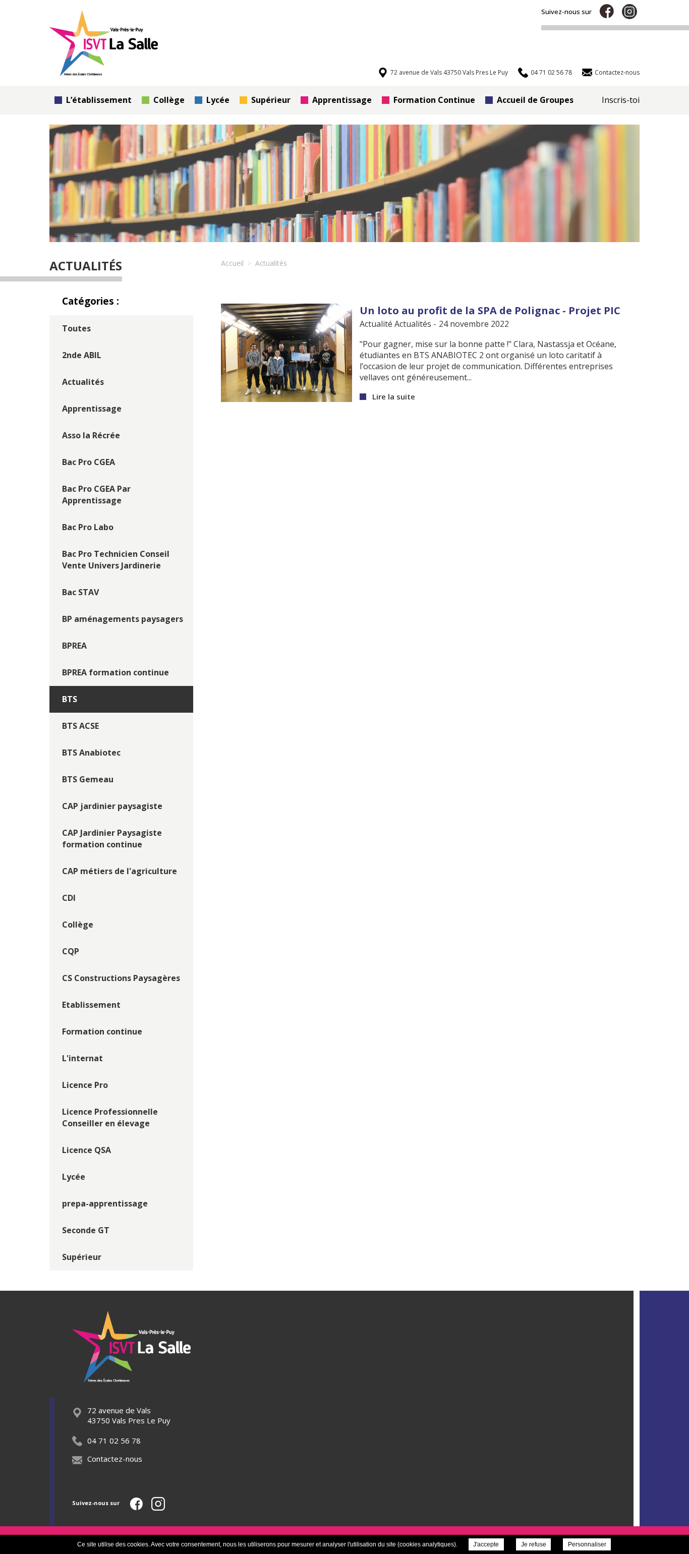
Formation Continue (434, 99)
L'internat (82, 1058)
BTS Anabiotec (91, 752)
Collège (169, 99)
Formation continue (102, 1031)
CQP (70, 951)
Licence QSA (86, 1150)
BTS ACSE (80, 725)
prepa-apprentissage (105, 1203)
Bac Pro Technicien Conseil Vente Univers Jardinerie (115, 559)
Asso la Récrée (91, 435)
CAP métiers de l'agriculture (119, 871)
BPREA (74, 645)
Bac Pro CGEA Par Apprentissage (96, 494)
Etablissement (91, 1004)
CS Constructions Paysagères (121, 978)
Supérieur (271, 99)
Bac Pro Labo (87, 527)
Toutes (76, 328)
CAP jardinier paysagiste (112, 806)
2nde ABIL (81, 355)
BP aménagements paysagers (122, 618)
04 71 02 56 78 (114, 1440)
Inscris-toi (621, 99)
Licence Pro (85, 1084)
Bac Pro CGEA (88, 462)
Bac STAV (80, 592)
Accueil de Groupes (535, 99)
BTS (69, 699)
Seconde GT (85, 1230)
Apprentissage (342, 99)
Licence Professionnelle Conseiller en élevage (110, 1117)
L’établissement (99, 99)
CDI (69, 897)
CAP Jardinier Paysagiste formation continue (112, 838)
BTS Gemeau (87, 779)
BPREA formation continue (115, 672)
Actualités (83, 381)
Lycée (217, 99)
